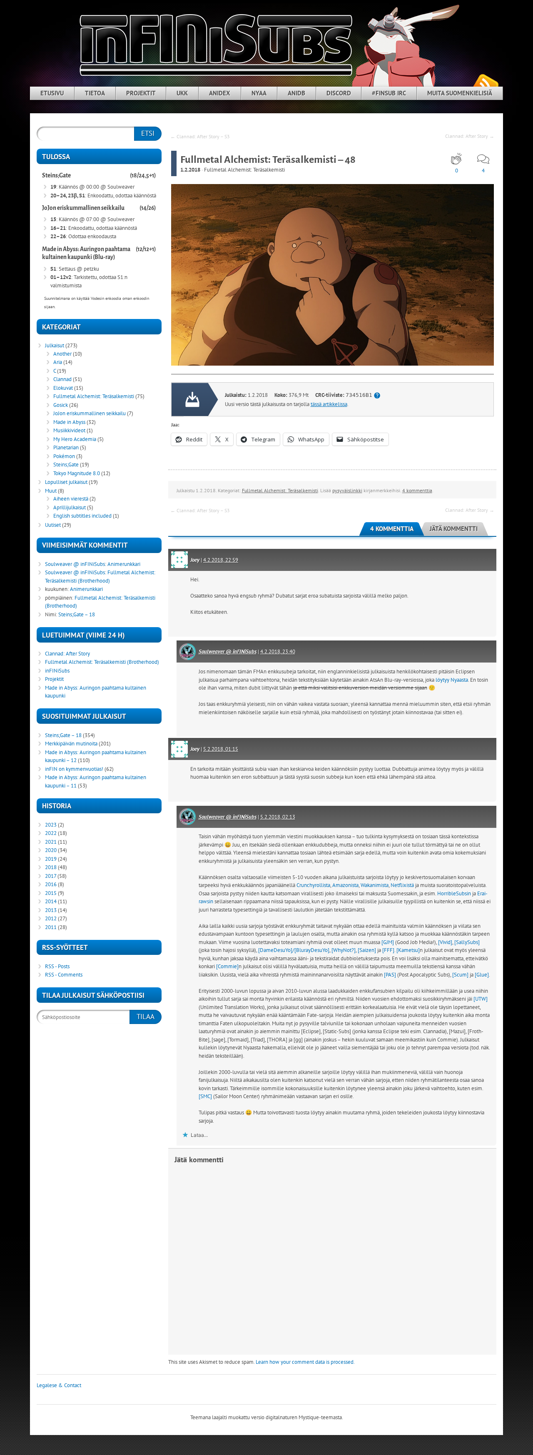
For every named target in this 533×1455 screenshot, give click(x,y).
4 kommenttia (417, 490)
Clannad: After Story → (469, 136)
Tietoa (95, 93)
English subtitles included (82, 515)
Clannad (62, 379)
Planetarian (66, 447)
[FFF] (388, 950)
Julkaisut (54, 345)
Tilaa (145, 1016)
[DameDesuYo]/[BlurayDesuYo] (293, 950)
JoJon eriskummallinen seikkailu (83, 208)
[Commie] (227, 966)
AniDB (296, 93)
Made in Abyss (69, 422)
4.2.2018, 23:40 (277, 651)
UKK (182, 93)
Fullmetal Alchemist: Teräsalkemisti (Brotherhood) (102, 661)
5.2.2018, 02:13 (277, 816)
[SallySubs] (467, 942)
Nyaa (259, 93)
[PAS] (390, 974)
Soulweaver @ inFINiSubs (228, 651)
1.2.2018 (190, 169)
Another (62, 353)
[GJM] (387, 942)
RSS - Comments (63, 974)
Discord (338, 93)
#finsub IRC (389, 93)
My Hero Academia (74, 439)
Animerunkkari (123, 564)
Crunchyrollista (313, 885)
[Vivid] (445, 942)
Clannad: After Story (67, 653)
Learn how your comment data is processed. (305, 1361)
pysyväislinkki (347, 490)
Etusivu (52, 93)
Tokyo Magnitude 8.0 (76, 473)
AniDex (219, 93)
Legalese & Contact (59, 1385)
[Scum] (460, 974)
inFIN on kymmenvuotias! (74, 768)
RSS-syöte (485, 83)
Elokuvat (63, 387)
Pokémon (64, 456)
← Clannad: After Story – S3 (200, 136)
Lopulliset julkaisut (66, 482)
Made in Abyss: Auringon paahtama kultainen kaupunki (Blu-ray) (86, 253)
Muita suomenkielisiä (459, 93)
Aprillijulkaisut (69, 507)
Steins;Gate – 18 (76, 614)
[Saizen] (367, 950)
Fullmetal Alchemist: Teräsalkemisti (244, 169)
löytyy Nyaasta (452, 679)
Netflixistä (402, 885)
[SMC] (205, 1096)
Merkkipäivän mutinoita (71, 743)
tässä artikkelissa (329, 404)
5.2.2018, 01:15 (220, 748)
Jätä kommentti (454, 529)
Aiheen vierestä (70, 498)
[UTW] (480, 998)
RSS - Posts (57, 966)
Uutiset (53, 524)
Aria (57, 362)
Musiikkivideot (69, 430)
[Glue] (482, 974)
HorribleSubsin (454, 893)
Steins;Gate (56, 175)
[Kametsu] (408, 950)
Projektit (141, 93)
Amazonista (345, 885)
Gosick (60, 405)
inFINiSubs (57, 670)
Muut (51, 490)
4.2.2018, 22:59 (220, 559)
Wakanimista (375, 885)
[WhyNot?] (343, 950)
